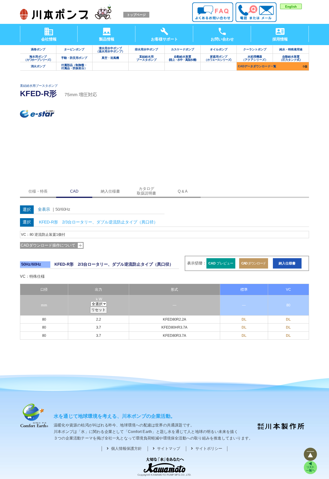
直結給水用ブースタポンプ (146, 58)
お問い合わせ (222, 39)
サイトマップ (168, 448)
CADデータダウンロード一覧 (257, 66)
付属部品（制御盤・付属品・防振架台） (74, 66)
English (291, 6)
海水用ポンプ (38, 58)
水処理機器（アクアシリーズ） (255, 58)
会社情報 (49, 39)
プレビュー (220, 263)
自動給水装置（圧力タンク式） (291, 58)
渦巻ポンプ (38, 49)
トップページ (136, 15)
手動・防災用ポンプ (74, 58)
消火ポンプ (38, 66)
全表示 (44, 209)
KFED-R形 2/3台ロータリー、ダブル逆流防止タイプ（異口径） (98, 222)
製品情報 (106, 39)
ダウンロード (253, 263)
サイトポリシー (208, 448)
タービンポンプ (74, 49)
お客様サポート (164, 39)
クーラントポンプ (254, 49)
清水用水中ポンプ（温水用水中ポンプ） (110, 50)
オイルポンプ (218, 49)
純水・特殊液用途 (291, 49)
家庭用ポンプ (218, 58)
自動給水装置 (182, 58)
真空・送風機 (110, 58)
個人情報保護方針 (126, 448)
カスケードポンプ (182, 49)
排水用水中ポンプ (146, 49)
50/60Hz (62, 209)
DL (244, 319)
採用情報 (280, 39)
